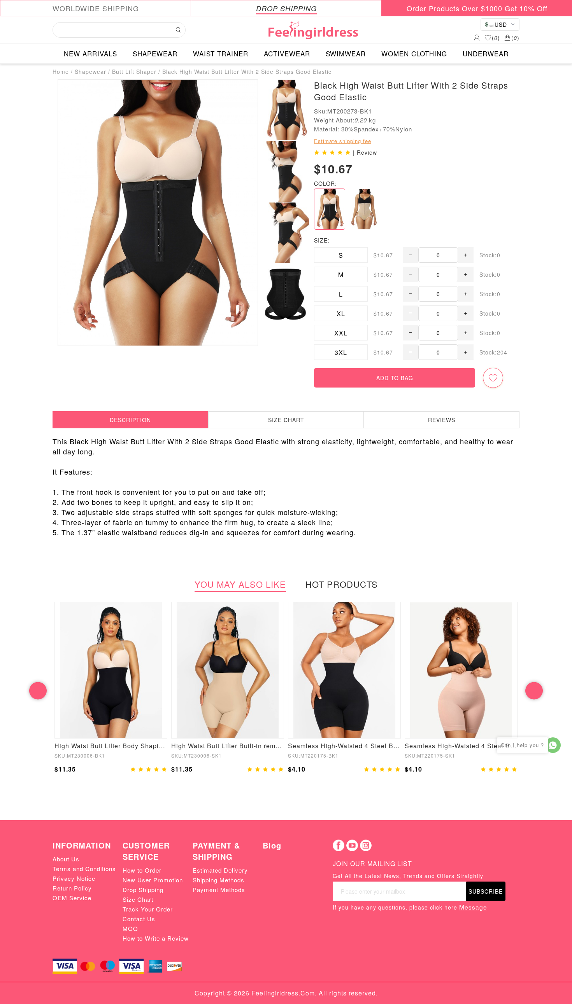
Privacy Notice (74, 878)
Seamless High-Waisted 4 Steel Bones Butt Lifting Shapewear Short (461, 745)
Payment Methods (219, 889)
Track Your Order (148, 909)
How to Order (142, 870)
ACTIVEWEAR (287, 53)
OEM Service (72, 898)
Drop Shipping (143, 889)
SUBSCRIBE (485, 891)
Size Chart (138, 899)
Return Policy (72, 888)
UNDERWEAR (486, 53)
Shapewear (90, 71)
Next (534, 690)
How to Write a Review (156, 938)
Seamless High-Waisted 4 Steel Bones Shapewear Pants (344, 745)
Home (61, 71)
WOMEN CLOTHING (414, 53)
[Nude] (364, 209)
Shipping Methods (218, 880)
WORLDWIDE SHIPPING (96, 8)
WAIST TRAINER (220, 53)
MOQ (130, 928)
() (496, 38)
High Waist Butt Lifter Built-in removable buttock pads (227, 745)
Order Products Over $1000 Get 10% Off (477, 8)
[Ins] (366, 845)
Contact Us (139, 919)
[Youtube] (352, 845)
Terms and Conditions (84, 868)
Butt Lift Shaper (134, 71)
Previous (38, 690)
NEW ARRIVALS (90, 53)
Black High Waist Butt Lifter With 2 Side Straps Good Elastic (247, 71)
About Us (66, 859)
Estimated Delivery (220, 870)
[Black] (329, 209)
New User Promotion (153, 880)
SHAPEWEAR (155, 53)
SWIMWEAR (346, 53)
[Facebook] (338, 845)
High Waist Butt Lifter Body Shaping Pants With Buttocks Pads (110, 745)
